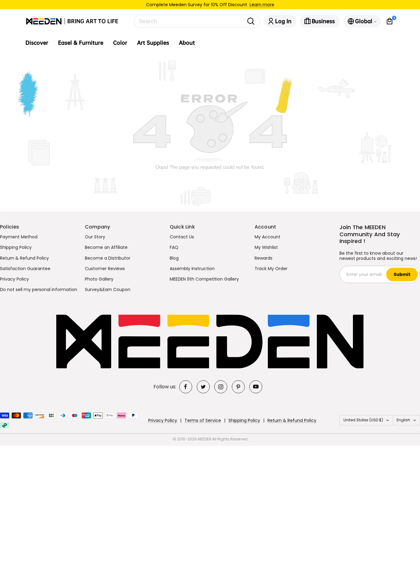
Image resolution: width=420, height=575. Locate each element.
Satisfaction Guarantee (25, 268)
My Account (267, 237)
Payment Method (19, 237)
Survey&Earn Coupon (107, 289)
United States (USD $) (363, 420)
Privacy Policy (14, 279)
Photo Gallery (99, 279)
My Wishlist (266, 247)
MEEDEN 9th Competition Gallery (204, 279)
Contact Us (182, 237)
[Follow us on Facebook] (186, 387)
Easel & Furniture (80, 43)
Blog (174, 258)
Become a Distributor (107, 258)
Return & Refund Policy (24, 258)
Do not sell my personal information (38, 289)
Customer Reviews (105, 268)
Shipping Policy (16, 247)
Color (120, 43)
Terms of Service (202, 420)
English (403, 420)
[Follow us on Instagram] (221, 387)
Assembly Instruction (192, 268)
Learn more (262, 5)
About (187, 43)
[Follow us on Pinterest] (238, 387)
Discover (37, 43)
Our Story (95, 237)
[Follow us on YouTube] (256, 387)
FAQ (174, 247)
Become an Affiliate (106, 247)
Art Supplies (153, 43)
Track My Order (271, 268)
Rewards (263, 258)
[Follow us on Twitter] (203, 387)
